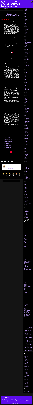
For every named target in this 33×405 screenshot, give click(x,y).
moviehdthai (26, 63)
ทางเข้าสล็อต (26, 142)
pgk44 (25, 79)
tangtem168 (26, 111)
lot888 (14, 132)
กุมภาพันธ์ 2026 (27, 359)
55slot (25, 14)
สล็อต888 (26, 167)
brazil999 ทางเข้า (27, 28)
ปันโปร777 (26, 148)
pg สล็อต (26, 71)
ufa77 (25, 115)
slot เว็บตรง (25, 280)
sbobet (26, 97)
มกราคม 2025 (26, 369)
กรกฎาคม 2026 (26, 355)
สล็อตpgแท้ (26, 171)
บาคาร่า (25, 236)
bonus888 (26, 27)
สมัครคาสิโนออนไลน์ (27, 157)
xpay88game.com (27, 124)
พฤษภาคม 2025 (27, 366)
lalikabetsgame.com (27, 52)
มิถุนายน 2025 (26, 365)
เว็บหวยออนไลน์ (12, 135)
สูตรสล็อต (26, 183)
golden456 (26, 39)
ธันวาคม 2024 (26, 370)
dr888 (25, 33)
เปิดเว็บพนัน (26, 196)
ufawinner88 (26, 120)
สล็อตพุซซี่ (26, 173)
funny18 (26, 37)
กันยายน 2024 (26, 372)
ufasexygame (26, 119)
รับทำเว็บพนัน (26, 155)
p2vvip (25, 66)
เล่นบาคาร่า (26, 197)
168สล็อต (26, 10)
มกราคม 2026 (26, 360)
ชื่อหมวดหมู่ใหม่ (27, 128)
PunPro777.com (27, 88)
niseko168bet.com (27, 64)
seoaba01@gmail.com (10, 168)
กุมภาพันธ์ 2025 (27, 368)
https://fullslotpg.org (27, 262)
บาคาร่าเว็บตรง (26, 145)
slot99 (24, 234)
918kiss (25, 16)
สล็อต (6, 75)
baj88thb (26, 23)
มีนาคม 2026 (26, 358)
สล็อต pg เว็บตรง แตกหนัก (28, 162)
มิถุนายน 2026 (26, 356)
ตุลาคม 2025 (26, 362)
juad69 (25, 48)
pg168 (24, 279)
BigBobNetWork (22, 403)
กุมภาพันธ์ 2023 (27, 386)
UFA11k (25, 114)
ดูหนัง (25, 130)
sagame (26, 94)
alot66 (25, 20)
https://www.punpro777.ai (27, 269)
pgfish (25, 76)
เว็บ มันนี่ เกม (26, 198)
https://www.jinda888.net (27, 233)
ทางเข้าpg (26, 140)
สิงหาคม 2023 (26, 381)
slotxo (25, 105)
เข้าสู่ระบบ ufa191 (27, 193)
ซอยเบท (26, 129)
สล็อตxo (26, 172)
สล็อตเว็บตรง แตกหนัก (27, 178)
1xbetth (26, 12)
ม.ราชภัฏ (26, 152)
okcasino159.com (27, 65)
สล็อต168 (26, 163)
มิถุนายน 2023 (26, 383)
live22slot (26, 56)
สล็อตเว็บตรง (26, 176)
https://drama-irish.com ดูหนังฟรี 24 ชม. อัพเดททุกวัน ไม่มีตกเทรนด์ (10, 4)
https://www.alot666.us (27, 282)
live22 (25, 55)
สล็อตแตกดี (26, 181)
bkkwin (26, 25)
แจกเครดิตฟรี (26, 214)
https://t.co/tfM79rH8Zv (7, 147)
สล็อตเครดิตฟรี (26, 175)
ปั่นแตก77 (26, 147)
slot (25, 102)
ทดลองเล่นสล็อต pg (27, 137)
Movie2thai (26, 62)
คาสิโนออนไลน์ (26, 127)
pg (15, 399)
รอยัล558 (26, 153)
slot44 (24, 230)
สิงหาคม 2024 (26, 373)
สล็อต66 (26, 165)
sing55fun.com (26, 101)
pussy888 (26, 91)
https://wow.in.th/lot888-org (8, 141)
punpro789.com (27, 89)
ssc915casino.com (27, 108)
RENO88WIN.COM (27, 93)
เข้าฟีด (25, 390)
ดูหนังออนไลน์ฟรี (27, 135)
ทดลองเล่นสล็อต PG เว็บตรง (28, 138)
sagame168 (26, 95)
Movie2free (26, 61)
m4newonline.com (27, 58)
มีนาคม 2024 (26, 377)
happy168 (26, 40)
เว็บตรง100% (26, 200)
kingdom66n (26, 50)
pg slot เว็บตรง (26, 70)
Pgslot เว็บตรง (26, 399)
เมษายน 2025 (26, 367)
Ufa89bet (26, 116)
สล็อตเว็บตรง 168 (27, 177)
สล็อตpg (14, 401)
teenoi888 (26, 112)
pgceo (25, 75)
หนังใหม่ (26, 188)
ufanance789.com (27, 118)
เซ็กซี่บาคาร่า (26, 195)
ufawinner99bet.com (27, 121)
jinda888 (26, 45)
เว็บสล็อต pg (26, 207)
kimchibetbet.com (27, 49)
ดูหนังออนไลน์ (26, 132)
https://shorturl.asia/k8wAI (8, 145)
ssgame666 (26, 109)
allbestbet (26, 19)
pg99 (25, 74)
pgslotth (26, 85)
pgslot (24, 241)
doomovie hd (25, 246)
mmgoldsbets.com (27, 59)
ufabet (6, 400)
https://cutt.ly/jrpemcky (7, 143)
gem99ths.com (26, 38)
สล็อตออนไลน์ (26, 174)
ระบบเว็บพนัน (26, 154)
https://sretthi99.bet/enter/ (28, 42)
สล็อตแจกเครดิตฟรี (27, 180)
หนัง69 (25, 185)
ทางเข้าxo (26, 141)
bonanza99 (26, 26)
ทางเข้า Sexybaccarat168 (27, 139)
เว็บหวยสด (26, 210)
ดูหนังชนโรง (25, 267)
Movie (25, 60)
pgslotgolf (26, 84)
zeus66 (26, 125)
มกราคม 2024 (26, 378)
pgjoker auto (26, 78)
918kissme (26, 18)
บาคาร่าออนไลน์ (27, 144)
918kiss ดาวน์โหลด (27, 17)
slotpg (24, 238)
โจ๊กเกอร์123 (26, 216)
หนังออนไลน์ (26, 186)
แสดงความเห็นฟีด (27, 391)
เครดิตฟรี (26, 194)
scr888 (25, 98)
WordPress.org (26, 392)
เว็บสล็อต (26, 206)
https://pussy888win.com (27, 257)
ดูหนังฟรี (26, 131)
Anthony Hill (10, 166)
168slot (2, 399)
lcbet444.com (26, 53)
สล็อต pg (26, 161)
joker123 (26, 46)
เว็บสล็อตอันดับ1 (26, 208)
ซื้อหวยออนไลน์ (26, 270)
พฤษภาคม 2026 (27, 357)
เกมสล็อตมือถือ (26, 191)
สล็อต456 (26, 164)
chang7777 (26, 30)
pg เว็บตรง (26, 72)
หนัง (25, 184)
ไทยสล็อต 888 (26, 218)
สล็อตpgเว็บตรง (26, 170)
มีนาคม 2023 (26, 385)
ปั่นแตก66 (29, 400)
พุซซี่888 (26, 150)
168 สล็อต (26, 9)
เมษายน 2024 (26, 376)
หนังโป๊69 (26, 187)
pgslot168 (26, 81)
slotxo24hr (26, 106)
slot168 (25, 104)
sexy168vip (26, 99)
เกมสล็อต (26, 190)
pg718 (25, 73)
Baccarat (26, 22)
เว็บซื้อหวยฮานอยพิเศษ (27, 199)
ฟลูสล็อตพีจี (26, 151)
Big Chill (18, 403)
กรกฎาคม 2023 (26, 382)
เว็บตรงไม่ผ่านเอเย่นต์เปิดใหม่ (28, 203)
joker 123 (25, 254)
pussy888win (26, 92)
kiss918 (25, 51)
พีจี (25, 149)
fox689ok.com (26, 35)
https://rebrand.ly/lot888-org (8, 139)
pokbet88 (26, 86)
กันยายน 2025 (26, 363)
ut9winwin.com (26, 122)
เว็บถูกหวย (26, 204)
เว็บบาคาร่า (26, 205)
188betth (5, 399)
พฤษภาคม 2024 (27, 375)
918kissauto (9, 399)
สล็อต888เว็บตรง (27, 168)
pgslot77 (26, 82)
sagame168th (26, 96)
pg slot (25, 69)
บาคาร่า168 (23, 400)
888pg (25, 15)
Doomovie (26, 32)
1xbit (25, 13)
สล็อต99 (25, 281)
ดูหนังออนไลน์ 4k (27, 134)
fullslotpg (26, 36)
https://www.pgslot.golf (27, 259)
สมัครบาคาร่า (26, 158)
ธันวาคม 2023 (26, 379)
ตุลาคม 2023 (26, 380)
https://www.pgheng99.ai (27, 261)
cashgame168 (26, 29)
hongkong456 (26, 41)
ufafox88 (26, 117)
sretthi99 (26, 107)
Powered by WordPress (12, 403)
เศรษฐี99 (26, 213)
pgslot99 (26, 83)
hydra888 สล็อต (26, 43)
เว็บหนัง (26, 209)
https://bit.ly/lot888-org (7, 137)
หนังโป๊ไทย (25, 239)
